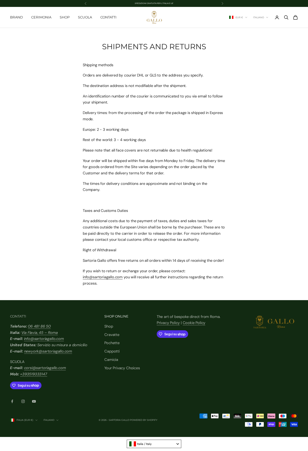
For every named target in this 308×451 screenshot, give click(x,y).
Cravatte (111, 334)
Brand (16, 17)
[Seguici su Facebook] (12, 401)
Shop (65, 17)
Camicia (111, 359)
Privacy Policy (168, 322)
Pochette (112, 342)
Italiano (258, 17)
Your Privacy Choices (122, 368)
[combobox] (154, 444)
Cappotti (112, 351)
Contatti (108, 17)
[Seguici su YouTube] (34, 401)
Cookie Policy (194, 322)
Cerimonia (41, 17)
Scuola (85, 17)
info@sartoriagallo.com (103, 277)
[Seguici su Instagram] (23, 401)
